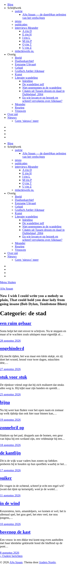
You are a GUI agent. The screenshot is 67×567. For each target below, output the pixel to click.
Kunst (18, 74)
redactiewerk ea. (24, 51)
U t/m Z (27, 47)
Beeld (18, 57)
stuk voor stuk (13, 377)
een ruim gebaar (15, 323)
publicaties (21, 24)
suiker (6, 478)
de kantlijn (10, 452)
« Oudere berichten (11, 556)
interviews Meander (26, 27)
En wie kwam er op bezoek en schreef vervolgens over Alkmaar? (42, 99)
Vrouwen (20, 110)
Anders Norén (47, 562)
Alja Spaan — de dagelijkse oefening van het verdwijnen (44, 16)
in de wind (10, 503)
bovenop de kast (15, 532)
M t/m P (27, 41)
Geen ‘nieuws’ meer (27, 120)
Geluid (19, 67)
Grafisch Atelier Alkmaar (29, 71)
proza (18, 21)
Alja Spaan (6, 288)
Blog (10, 4)
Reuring (19, 107)
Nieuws (12, 117)
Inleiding (27, 81)
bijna (5, 402)
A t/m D (27, 31)
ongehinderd (12, 348)
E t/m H (27, 34)
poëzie (19, 11)
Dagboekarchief (24, 61)
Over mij (12, 114)
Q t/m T (27, 44)
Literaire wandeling (26, 77)
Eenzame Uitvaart (25, 64)
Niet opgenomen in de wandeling (41, 87)
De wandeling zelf (33, 84)
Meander (20, 104)
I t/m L (26, 37)
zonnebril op (12, 427)
